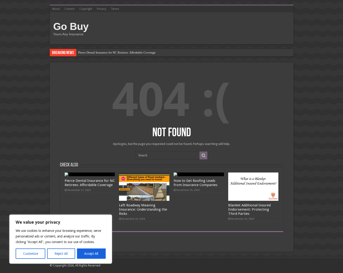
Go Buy (71, 26)
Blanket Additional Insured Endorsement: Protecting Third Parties (249, 209)
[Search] (203, 155)
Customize (30, 253)
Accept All (91, 253)
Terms (115, 9)
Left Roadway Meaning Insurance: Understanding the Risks (143, 209)
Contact (69, 9)
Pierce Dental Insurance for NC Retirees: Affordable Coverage (117, 52)
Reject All (61, 253)
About (56, 9)
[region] (60, 239)
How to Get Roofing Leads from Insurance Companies (195, 183)
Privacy (101, 9)
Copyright (85, 9)
